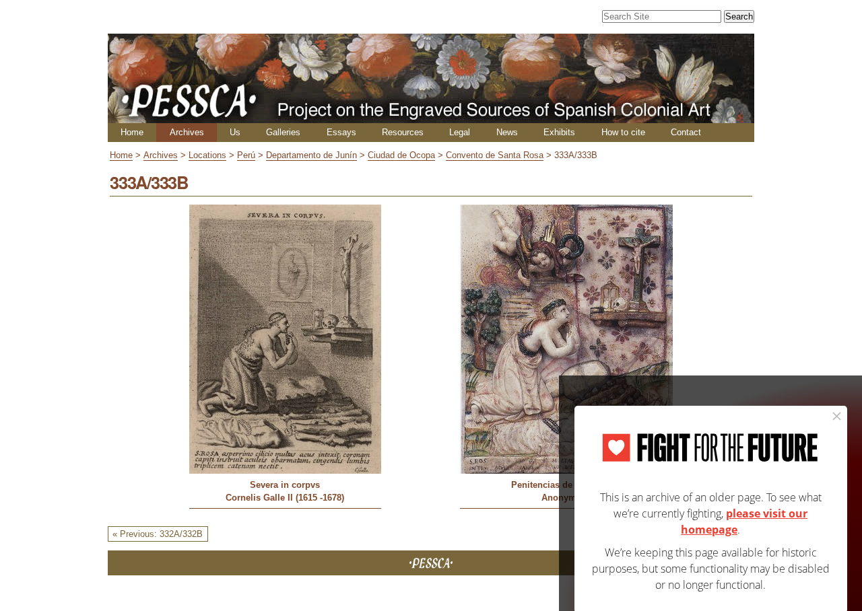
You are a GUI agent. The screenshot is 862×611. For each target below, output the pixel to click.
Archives (187, 132)
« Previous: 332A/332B (157, 534)
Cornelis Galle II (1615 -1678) (285, 498)
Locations (207, 155)
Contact (686, 132)
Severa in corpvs (285, 485)
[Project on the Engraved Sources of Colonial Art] (431, 117)
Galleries (283, 132)
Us (235, 132)
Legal (459, 132)
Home (132, 132)
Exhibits (559, 132)
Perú (246, 155)
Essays (341, 132)
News (507, 132)
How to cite (623, 132)
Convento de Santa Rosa (494, 155)
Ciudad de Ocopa (401, 155)
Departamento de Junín (311, 155)
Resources (403, 132)
